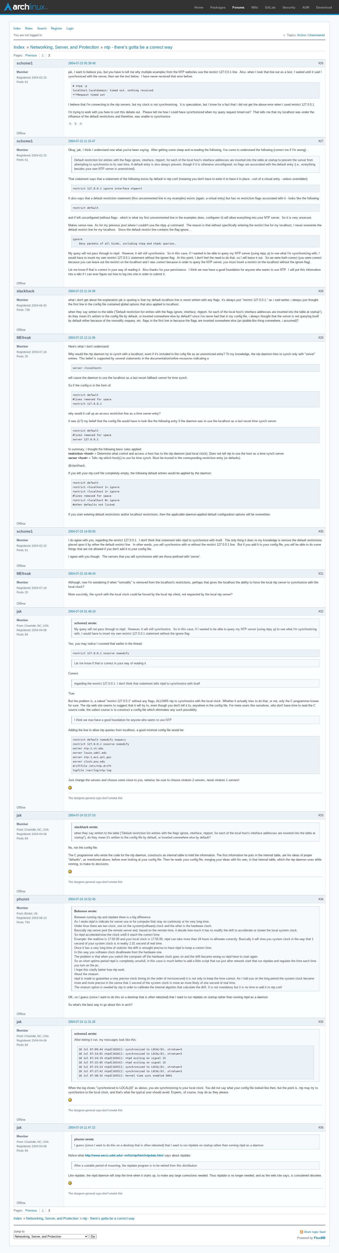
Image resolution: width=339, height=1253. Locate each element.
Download (324, 7)
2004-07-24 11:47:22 (81, 1127)
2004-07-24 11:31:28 (81, 1022)
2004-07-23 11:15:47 (81, 141)
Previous (31, 55)
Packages (218, 7)
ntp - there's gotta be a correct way (138, 47)
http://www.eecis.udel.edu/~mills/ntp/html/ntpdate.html (124, 1155)
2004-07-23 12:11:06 (81, 337)
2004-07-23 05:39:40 (81, 63)
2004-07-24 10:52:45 (81, 899)
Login (70, 28)
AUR (305, 7)
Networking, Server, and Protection (64, 47)
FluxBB (319, 1238)
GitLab (270, 7)
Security (288, 7)
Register (56, 28)
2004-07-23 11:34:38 (81, 291)
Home (198, 7)
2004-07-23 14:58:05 (81, 531)
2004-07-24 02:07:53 (81, 815)
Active (301, 35)
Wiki (254, 7)
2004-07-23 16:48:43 (81, 573)
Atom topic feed (314, 1232)
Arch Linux (25, 7)
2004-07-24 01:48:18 (81, 611)
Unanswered (316, 35)
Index (17, 28)
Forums (238, 7)
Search (42, 28)
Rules (29, 28)
